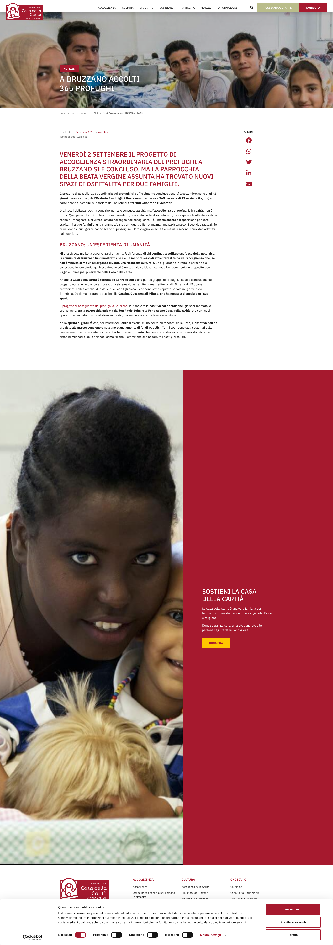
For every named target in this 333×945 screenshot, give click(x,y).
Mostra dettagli (210, 935)
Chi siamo (236, 887)
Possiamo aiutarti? (278, 7)
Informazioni (227, 7)
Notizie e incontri (80, 113)
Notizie (206, 7)
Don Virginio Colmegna (244, 898)
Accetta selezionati (293, 922)
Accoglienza (107, 7)
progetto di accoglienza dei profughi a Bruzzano (95, 306)
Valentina (102, 132)
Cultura (128, 7)
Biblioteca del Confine (195, 893)
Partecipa (188, 7)
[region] (159, 915)
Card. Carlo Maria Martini (245, 893)
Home (63, 113)
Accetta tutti (293, 909)
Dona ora (313, 7)
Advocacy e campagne (195, 898)
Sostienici (167, 7)
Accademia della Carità (195, 887)
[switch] (116, 935)
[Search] (252, 7)
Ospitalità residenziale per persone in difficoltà (154, 895)
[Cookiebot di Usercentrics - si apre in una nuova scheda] (33, 937)
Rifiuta (293, 934)
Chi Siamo (146, 7)
